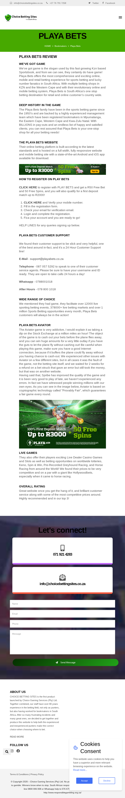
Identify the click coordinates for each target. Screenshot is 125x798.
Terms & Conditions (19, 774)
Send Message (67, 662)
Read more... (80, 770)
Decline (107, 780)
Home (48, 46)
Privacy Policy (37, 774)
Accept (84, 780)
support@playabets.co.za (47, 258)
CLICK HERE (33, 202)
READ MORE (17, 736)
